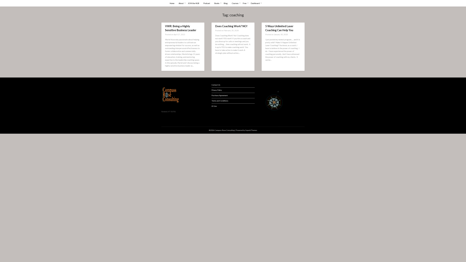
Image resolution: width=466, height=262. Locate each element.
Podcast (206, 3)
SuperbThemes (251, 130)
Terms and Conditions (220, 101)
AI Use (214, 106)
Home (172, 3)
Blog (226, 3)
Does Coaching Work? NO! (231, 26)
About (181, 3)
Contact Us (216, 85)
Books (216, 3)
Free (244, 3)
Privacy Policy (217, 90)
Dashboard (255, 3)
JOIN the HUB (193, 3)
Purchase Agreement (220, 95)
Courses (235, 3)
